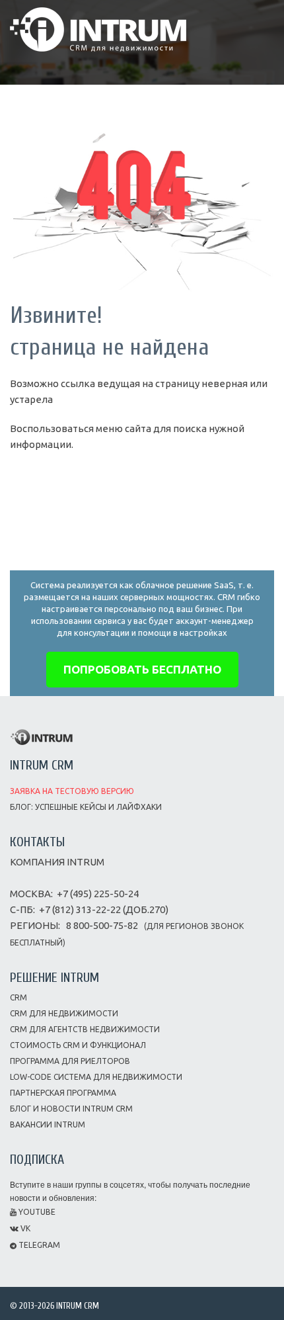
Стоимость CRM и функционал (78, 1045)
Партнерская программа (63, 1092)
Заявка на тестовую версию (72, 791)
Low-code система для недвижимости (96, 1077)
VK (24, 1228)
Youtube (36, 1212)
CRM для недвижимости (64, 1013)
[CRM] (98, 24)
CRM (18, 997)
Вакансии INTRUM (47, 1124)
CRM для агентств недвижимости (85, 1029)
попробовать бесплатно (142, 669)
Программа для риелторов (70, 1061)
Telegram (38, 1245)
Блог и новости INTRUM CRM (71, 1108)
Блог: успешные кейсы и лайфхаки (86, 807)
